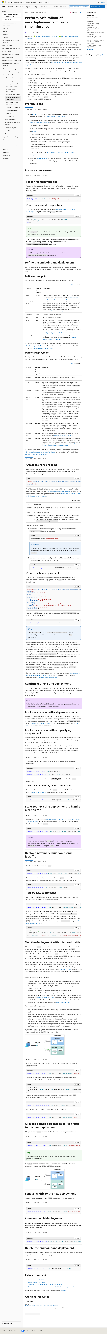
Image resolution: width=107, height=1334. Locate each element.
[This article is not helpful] (103, 55)
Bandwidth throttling (63, 1002)
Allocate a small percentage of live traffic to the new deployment (95, 41)
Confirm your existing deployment (93, 24)
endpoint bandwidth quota (45, 998)
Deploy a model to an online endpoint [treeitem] (12, 90)
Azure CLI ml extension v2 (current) (47, 36)
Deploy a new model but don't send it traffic (95, 33)
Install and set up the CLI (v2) (55, 117)
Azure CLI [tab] (29, 109)
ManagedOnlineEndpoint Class (42, 348)
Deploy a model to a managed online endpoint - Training (41, 1306)
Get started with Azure (97, 7)
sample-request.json (38, 792)
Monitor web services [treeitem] (11, 134)
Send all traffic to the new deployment (94, 46)
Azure (32, 12)
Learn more (64, 1290)
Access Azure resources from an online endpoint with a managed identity (51, 1287)
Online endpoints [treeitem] (11, 81)
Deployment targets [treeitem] (10, 127)
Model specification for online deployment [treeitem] (12, 85)
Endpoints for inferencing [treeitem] (12, 72)
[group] (53, 199)
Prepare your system (92, 18)
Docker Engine (41, 158)
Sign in (103, 2)
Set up (34, 131)
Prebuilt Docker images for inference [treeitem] (12, 123)
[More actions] (80, 12)
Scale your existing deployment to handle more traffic (94, 29)
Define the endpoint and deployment (94, 20)
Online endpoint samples (36, 1282)
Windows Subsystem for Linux (39, 123)
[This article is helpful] (101, 55)
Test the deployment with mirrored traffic (94, 37)
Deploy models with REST (36, 1280)
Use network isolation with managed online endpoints (45, 1284)
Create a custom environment (47, 678)
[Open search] (98, 2)
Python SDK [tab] (37, 109)
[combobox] (11, 15)
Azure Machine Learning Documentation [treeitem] (10, 24)
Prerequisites (90, 15)
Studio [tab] (45, 109)
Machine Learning (41, 12)
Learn (27, 12)
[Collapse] (20, 11)
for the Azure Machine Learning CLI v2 (42, 723)
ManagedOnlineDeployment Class (36, 454)
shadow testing (65, 969)
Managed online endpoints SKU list (64, 435)
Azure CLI (35, 114)
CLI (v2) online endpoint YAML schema (58, 491)
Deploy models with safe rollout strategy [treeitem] (13, 98)
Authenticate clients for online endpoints (54, 311)
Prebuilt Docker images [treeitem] (11, 131)
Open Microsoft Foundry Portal (79, 7)
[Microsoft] (3, 2)
